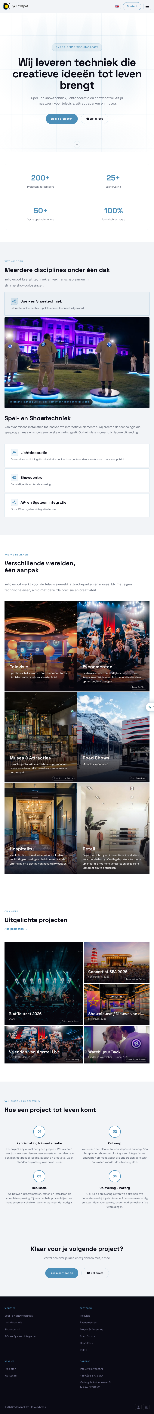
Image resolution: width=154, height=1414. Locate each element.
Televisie (85, 1315)
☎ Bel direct (94, 118)
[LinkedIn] (146, 1407)
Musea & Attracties (91, 1329)
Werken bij (11, 1375)
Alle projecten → (16, 929)
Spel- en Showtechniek (19, 1315)
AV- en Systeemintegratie (20, 1336)
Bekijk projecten (61, 118)
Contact (132, 6)
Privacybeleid (38, 1407)
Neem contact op (62, 1273)
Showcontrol (12, 1329)
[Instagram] (138, 1407)
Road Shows (87, 1336)
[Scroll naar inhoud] (77, 144)
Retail (83, 1350)
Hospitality (86, 1343)
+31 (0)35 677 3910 (91, 1375)
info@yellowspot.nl (91, 1368)
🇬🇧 (117, 6)
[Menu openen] (147, 6)
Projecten (10, 1368)
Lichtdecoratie (13, 1322)
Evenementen (88, 1322)
